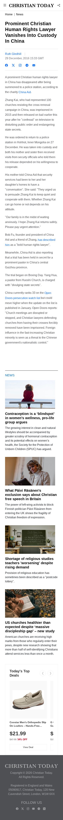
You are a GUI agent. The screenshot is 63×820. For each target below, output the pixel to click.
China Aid (25, 92)
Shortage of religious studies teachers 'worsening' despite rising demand (29, 563)
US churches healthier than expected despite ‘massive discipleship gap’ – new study (30, 627)
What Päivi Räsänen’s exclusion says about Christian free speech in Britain (31, 495)
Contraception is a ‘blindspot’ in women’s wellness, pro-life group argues (29, 418)
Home (9, 14)
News (19, 14)
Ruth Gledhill (13, 53)
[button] (5, 5)
